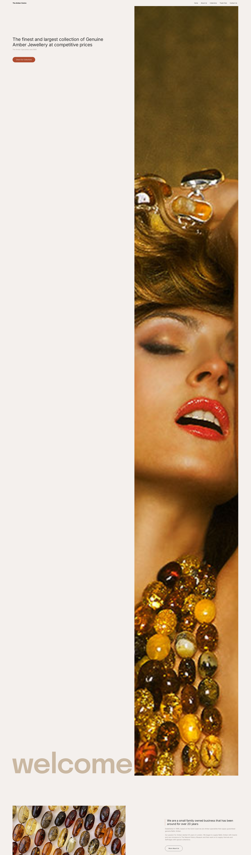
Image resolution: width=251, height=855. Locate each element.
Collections (213, 3)
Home (196, 3)
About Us (204, 3)
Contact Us (233, 3)
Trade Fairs (223, 3)
